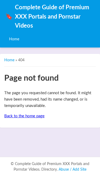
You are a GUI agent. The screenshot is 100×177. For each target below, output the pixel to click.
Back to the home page (24, 116)
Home (14, 39)
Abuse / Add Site (72, 169)
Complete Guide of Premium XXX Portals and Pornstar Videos (47, 17)
